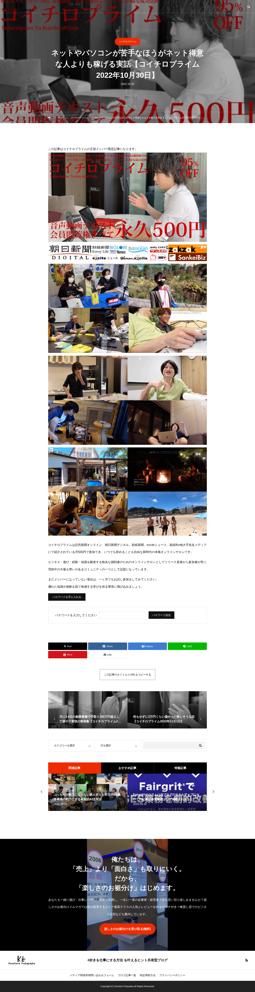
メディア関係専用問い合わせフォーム (92, 975)
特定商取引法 (148, 975)
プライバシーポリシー (172, 975)
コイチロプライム (127, 41)
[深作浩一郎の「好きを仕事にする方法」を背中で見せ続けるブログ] (20, 6)
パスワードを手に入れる (66, 596)
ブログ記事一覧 (127, 975)
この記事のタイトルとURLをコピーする (127, 674)
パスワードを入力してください (76, 615)
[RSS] (246, 960)
